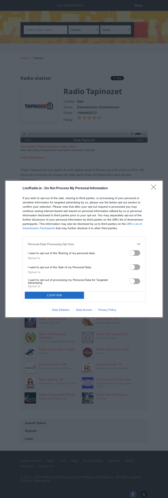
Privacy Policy (107, 309)
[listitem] (84, 244)
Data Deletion (61, 309)
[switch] (134, 253)
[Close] (155, 188)
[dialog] (84, 249)
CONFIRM (54, 295)
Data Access (84, 309)
